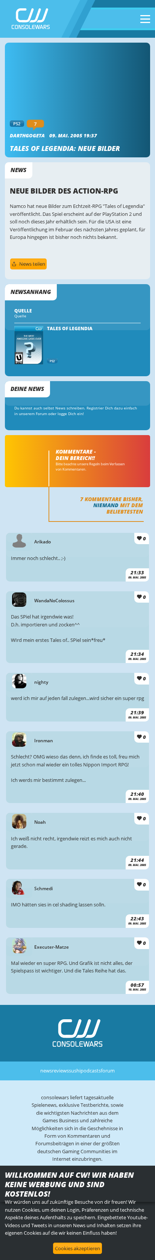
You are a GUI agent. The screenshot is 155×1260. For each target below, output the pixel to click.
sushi (75, 1070)
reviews (60, 1070)
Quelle (20, 316)
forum (108, 1070)
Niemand (106, 505)
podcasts (91, 1070)
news (46, 1070)
